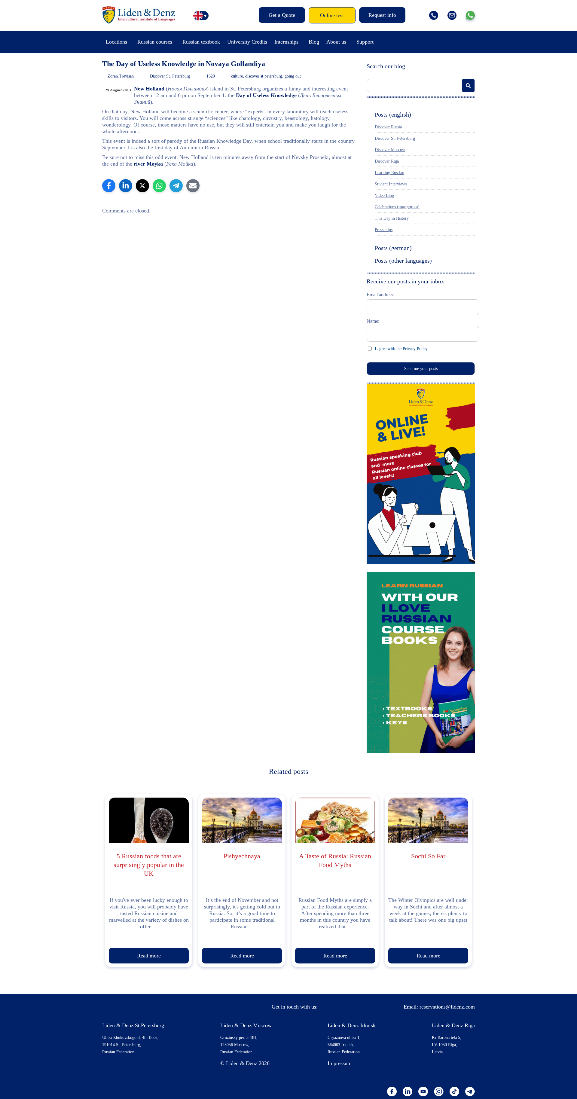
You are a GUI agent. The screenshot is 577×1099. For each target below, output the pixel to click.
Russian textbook (201, 42)
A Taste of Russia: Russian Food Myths (335, 860)
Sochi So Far (428, 856)
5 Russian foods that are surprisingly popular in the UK (149, 864)
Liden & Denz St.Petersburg (133, 1025)
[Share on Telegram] (176, 185)
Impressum (340, 1063)
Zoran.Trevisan (121, 76)
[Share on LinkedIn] (125, 185)
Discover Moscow (390, 150)
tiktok (454, 1091)
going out (293, 76)
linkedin (407, 1091)
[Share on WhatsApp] (159, 185)
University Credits (247, 42)
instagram (439, 1091)
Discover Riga (387, 161)
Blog (314, 42)
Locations (116, 42)
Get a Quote (282, 15)
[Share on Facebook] (108, 185)
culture (237, 76)
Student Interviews (391, 184)
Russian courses (154, 42)
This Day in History (392, 218)
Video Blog (384, 195)
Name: (373, 321)
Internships (286, 42)
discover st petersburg (263, 76)
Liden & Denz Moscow (246, 1025)
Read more (149, 956)
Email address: (380, 294)
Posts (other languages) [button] (403, 260)
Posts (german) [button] (393, 248)
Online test (332, 15)
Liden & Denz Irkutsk (352, 1025)
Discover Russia (388, 127)
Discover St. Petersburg (170, 76)
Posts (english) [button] (393, 114)
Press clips (383, 229)
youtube (423, 1091)
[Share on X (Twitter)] (142, 185)
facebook (392, 1091)
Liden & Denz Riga (453, 1025)
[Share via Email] (193, 185)
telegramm (470, 1091)
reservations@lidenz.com (447, 1007)
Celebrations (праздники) (397, 207)
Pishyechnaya (242, 856)
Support (365, 42)
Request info (382, 15)
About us (336, 42)
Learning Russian (389, 172)
